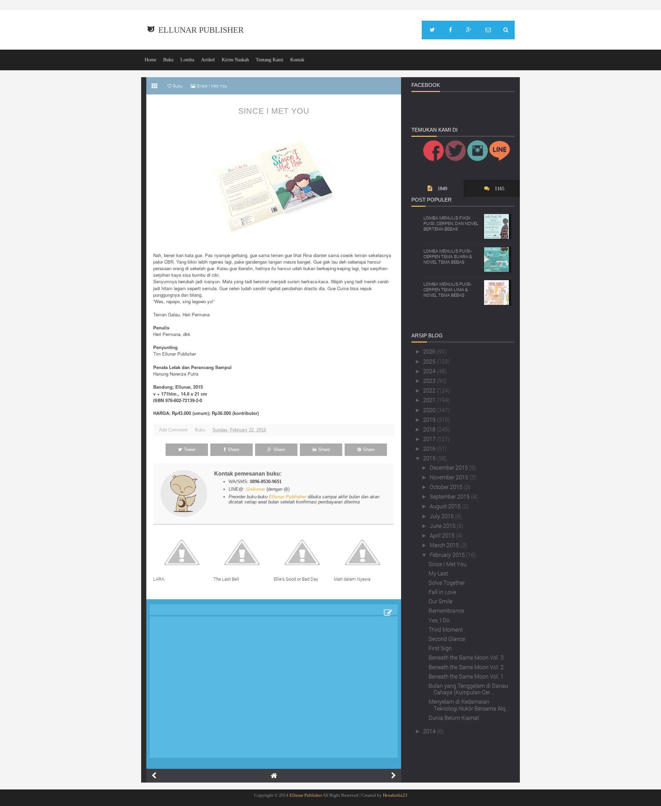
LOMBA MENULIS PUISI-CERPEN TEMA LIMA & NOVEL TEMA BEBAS (447, 289)
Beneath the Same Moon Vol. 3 (466, 657)
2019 (430, 419)
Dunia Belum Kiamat (454, 717)
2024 (430, 371)
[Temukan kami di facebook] (450, 30)
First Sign (440, 648)
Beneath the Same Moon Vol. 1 (466, 676)
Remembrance (446, 610)
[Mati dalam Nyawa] (364, 552)
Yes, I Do (439, 620)
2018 (430, 429)
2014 (430, 731)
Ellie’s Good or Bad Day (296, 579)
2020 (430, 410)
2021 (430, 400)
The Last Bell (226, 579)
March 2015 (445, 545)
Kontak (297, 59)
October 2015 (447, 486)
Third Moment (446, 629)
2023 (430, 380)
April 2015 (443, 535)
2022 (430, 390)
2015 (430, 458)
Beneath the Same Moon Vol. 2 (466, 667)
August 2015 (446, 506)
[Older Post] (393, 776)
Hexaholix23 (395, 795)
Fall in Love (442, 591)
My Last (438, 573)
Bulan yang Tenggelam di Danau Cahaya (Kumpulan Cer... (468, 689)
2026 (430, 351)
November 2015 (450, 477)
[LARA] (183, 552)
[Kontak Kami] (488, 30)
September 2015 (450, 496)
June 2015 (443, 525)
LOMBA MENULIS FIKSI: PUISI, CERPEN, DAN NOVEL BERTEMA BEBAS (451, 223)
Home (150, 59)
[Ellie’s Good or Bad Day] (304, 552)
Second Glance (447, 638)
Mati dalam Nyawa (352, 579)
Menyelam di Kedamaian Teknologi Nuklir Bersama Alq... (469, 705)
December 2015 (449, 467)
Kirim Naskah (235, 59)
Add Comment (173, 429)
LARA (158, 579)
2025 (430, 361)
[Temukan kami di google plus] (469, 30)
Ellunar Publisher (201, 29)
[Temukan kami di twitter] (432, 30)
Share (233, 449)
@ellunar (255, 489)
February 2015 (448, 554)
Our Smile (440, 601)
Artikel (208, 59)
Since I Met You (273, 110)
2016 (430, 448)
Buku (168, 59)
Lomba (187, 59)
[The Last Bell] (243, 552)
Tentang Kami (269, 59)
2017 (430, 438)
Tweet (190, 449)
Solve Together (447, 582)
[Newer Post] (153, 776)
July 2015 (442, 516)
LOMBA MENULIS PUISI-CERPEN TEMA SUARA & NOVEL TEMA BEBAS (447, 256)
